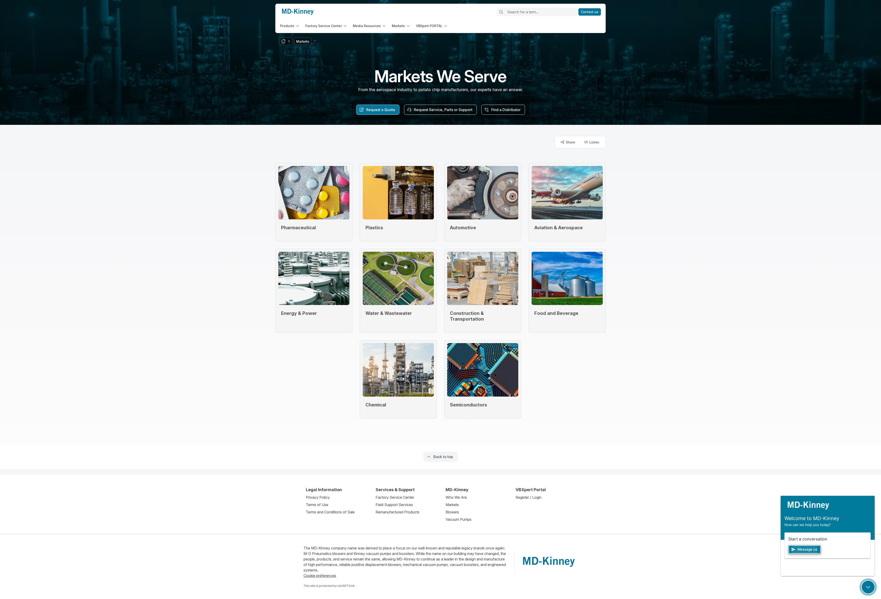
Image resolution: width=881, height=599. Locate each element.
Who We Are (456, 497)
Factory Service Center (395, 497)
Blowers (452, 512)
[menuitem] (290, 25)
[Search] (501, 12)
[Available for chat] (868, 587)
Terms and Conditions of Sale (330, 512)
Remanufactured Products (397, 512)
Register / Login (528, 497)
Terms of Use (317, 504)
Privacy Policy (318, 497)
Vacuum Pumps (458, 519)
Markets (452, 504)
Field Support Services (394, 504)
